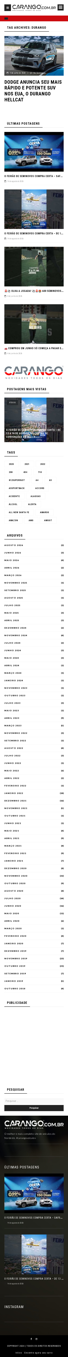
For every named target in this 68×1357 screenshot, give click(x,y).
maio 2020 (11, 913)
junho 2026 (12, 553)
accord (39, 488)
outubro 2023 (14, 695)
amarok (44, 512)
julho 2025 (12, 605)
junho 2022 (12, 763)
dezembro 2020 (15, 868)
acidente (14, 496)
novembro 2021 (15, 808)
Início (19, 1353)
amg (31, 520)
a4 (37, 480)
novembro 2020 (15, 876)
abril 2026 (11, 568)
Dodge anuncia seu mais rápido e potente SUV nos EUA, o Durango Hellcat (33, 91)
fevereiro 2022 (15, 786)
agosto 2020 (13, 891)
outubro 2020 (14, 883)
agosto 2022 (13, 748)
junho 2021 (12, 823)
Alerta (32, 504)
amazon (13, 520)
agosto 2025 (13, 598)
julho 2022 (12, 756)
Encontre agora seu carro (38, 1353)
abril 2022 (11, 778)
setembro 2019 (15, 974)
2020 (11, 464)
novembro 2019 (15, 959)
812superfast (17, 480)
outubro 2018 (14, 989)
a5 (50, 480)
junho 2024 (12, 650)
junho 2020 (12, 906)
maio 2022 (11, 771)
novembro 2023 (15, 688)
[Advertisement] (34, 1045)
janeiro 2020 (13, 943)
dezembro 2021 (15, 801)
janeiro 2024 (13, 680)
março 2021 (13, 846)
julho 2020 (12, 898)
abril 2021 (11, 838)
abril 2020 (11, 921)
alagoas (36, 496)
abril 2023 (11, 718)
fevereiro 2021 (15, 853)
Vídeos (12, 403)
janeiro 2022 (13, 793)
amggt (48, 520)
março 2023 (13, 726)
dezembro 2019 (15, 951)
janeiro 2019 (13, 981)
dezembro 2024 (15, 628)
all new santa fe (19, 512)
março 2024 (13, 673)
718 (40, 472)
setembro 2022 (15, 741)
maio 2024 (11, 658)
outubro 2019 (14, 966)
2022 (42, 464)
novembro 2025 (15, 583)
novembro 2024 (15, 635)
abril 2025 (11, 620)
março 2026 (13, 575)
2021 (27, 464)
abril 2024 (11, 665)
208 (11, 472)
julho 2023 (12, 703)
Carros (55, 41)
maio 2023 (11, 711)
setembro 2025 (15, 590)
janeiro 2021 (13, 861)
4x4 (25, 472)
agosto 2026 (13, 545)
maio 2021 (11, 831)
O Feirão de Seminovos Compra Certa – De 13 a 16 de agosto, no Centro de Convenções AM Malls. (33, 433)
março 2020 (13, 928)
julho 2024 (12, 643)
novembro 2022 (15, 733)
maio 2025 (11, 613)
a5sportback (17, 488)
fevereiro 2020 (15, 936)
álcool (13, 504)
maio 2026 (11, 560)
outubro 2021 (14, 816)
